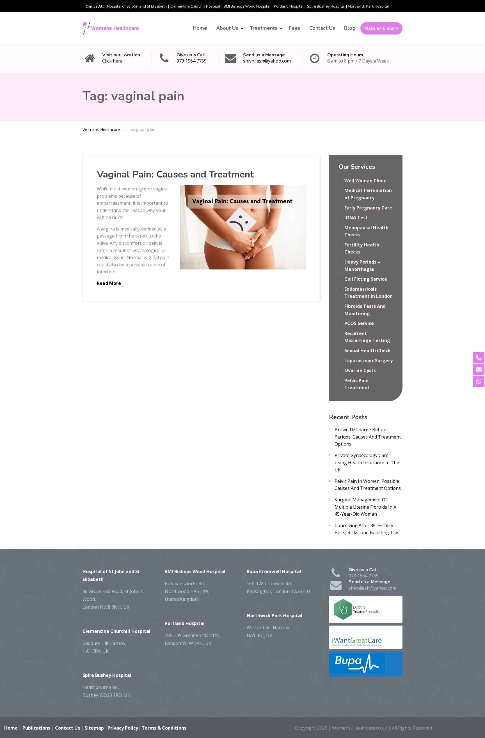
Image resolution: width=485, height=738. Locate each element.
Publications (36, 728)
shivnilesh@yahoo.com (267, 61)
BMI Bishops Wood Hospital (247, 6)
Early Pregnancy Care (368, 208)
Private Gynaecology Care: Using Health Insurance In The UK (367, 462)
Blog (349, 28)
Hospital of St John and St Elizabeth (137, 6)
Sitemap (94, 728)
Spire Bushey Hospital (326, 6)
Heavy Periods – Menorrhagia (362, 265)
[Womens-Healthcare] (111, 28)
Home (200, 28)
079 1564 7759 (192, 61)
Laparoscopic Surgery (368, 361)
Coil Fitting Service (365, 279)
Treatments (263, 28)
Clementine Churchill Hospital (195, 6)
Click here (112, 61)
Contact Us (322, 28)
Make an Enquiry (381, 28)
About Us (227, 28)
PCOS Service (359, 323)
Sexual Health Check (367, 350)
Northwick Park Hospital (368, 6)
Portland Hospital (288, 6)
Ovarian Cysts (360, 370)
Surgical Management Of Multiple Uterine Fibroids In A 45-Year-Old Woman (365, 507)
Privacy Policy (122, 728)
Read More (109, 283)
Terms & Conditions (164, 728)
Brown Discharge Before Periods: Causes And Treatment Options (368, 436)
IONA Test (356, 218)
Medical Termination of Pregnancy (368, 194)
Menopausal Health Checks (366, 231)
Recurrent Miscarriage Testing (367, 337)
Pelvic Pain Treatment (357, 384)
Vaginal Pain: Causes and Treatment (175, 174)
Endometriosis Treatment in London (368, 292)
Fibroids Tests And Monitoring (365, 310)
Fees (294, 28)
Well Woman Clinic (365, 180)
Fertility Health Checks (361, 248)
